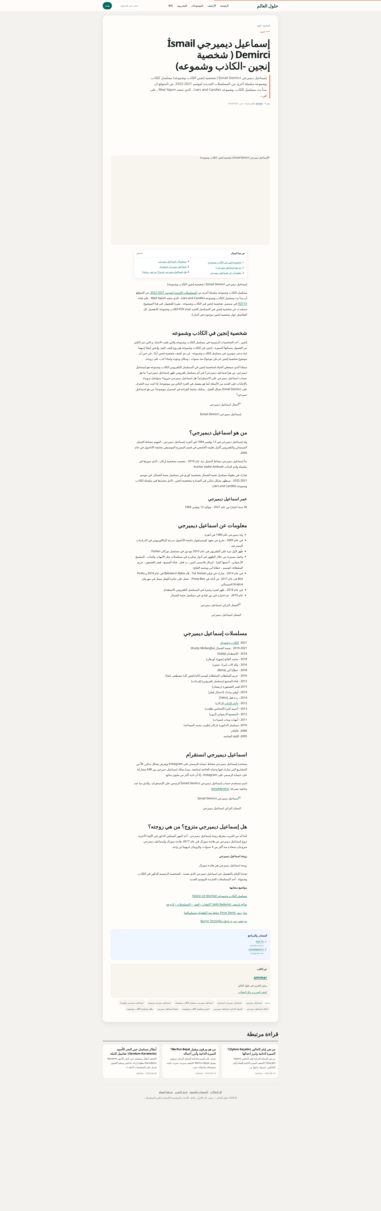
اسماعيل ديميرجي (254, 1002)
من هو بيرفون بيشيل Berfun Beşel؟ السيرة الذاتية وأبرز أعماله (193, 1051)
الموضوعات (197, 5)
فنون (259, 25)
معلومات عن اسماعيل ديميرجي (225, 272)
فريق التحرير (181, 1092)
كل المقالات (216, 1092)
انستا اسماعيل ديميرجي (167, 1008)
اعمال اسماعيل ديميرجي (257, 1008)
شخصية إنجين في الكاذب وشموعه (224, 262)
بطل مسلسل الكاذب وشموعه (140, 1008)
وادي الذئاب (231, 703)
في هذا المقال (190, 253)
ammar (259, 103)
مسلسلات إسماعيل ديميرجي (172, 261)
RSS (170, 5)
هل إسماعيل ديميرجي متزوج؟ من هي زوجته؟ (164, 272)
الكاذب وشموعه (229, 642)
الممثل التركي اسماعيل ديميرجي (228, 1008)
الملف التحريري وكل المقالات (252, 992)
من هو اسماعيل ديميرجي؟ (228, 267)
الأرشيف (211, 5)
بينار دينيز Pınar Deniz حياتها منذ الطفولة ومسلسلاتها (215, 913)
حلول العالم (267, 6)
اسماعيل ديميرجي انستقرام (173, 266)
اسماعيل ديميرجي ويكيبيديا (131, 1002)
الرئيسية (224, 5)
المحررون (182, 5)
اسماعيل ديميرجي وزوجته (159, 1002)
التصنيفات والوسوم (198, 1092)
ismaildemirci (220, 789)
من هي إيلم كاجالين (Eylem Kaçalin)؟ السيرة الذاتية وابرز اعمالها (251, 1051)
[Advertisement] (190, 130)
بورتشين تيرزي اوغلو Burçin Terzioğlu (223, 921)
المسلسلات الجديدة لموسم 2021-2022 (173, 292)
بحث (107, 5)
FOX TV (242, 304)
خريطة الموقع (166, 1092)
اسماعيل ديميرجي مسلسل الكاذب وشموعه (194, 1002)
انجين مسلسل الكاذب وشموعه (195, 1008)
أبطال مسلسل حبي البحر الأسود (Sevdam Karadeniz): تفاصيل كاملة (133, 1051)
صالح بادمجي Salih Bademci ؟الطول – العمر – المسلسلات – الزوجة (206, 904)
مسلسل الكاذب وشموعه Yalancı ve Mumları (219, 896)
